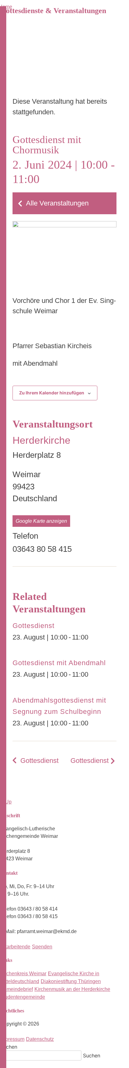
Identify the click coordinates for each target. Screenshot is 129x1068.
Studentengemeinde (22, 997)
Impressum (12, 1039)
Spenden (42, 946)
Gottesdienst (33, 626)
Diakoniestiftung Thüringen (71, 981)
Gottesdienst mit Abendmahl (59, 663)
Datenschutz (40, 1039)
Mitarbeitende (15, 946)
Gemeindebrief (16, 989)
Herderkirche (41, 440)
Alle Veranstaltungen (57, 203)
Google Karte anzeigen (41, 521)
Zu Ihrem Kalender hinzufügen (51, 392)
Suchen (8, 1047)
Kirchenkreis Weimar (23, 973)
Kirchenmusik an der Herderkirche (72, 989)
